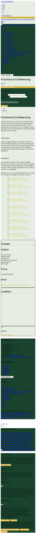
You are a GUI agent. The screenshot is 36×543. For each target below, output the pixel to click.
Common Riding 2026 (11, 57)
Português (24, 444)
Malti (9, 438)
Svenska (26, 446)
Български (15, 438)
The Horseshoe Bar (10, 46)
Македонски (19, 436)
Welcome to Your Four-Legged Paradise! (16, 52)
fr (3, 10)
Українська (5, 444)
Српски (4, 448)
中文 (32, 448)
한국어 (17, 444)
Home (5, 32)
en (4, 7)
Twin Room (8, 39)
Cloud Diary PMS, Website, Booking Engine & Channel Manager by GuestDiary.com (18, 414)
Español (6, 370)
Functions (6, 61)
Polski (31, 444)
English (5, 368)
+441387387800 (7, 2)
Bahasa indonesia (22, 440)
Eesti (14, 435)
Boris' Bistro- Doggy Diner (12, 44)
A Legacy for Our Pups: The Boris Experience (17, 53)
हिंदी (2, 440)
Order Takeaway (9, 50)
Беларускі (24, 438)
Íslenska (4, 442)
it (3, 12)
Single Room (8, 35)
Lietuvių (4, 436)
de (4, 5)
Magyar (6, 440)
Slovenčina (27, 448)
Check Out (5, 97)
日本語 (12, 444)
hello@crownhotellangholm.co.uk (14, 285)
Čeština (31, 438)
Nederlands (16, 442)
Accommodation (8, 34)
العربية (19, 435)
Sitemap (4, 416)
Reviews (5, 59)
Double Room (8, 37)
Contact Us (6, 63)
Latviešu (10, 436)
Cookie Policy (13, 416)
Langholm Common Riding (12, 55)
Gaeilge (29, 435)
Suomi (23, 435)
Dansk (3, 435)
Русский (12, 446)
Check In (4, 95)
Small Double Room (10, 41)
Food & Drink (7, 43)
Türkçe (24, 442)
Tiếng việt (4, 446)
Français (6, 372)
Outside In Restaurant (11, 48)
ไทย (29, 442)
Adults (3, 98)
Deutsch (6, 366)
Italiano (5, 373)
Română (19, 446)
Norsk (9, 442)
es (3, 9)
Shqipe (10, 448)
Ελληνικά (9, 435)
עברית (32, 440)
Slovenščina (17, 448)
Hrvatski (13, 440)
